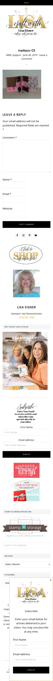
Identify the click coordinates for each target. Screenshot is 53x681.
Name (7, 179)
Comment (10, 137)
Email (7, 194)
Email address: (26, 439)
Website (7, 208)
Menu (26, 3)
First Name (26, 427)
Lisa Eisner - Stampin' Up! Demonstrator (26, 22)
